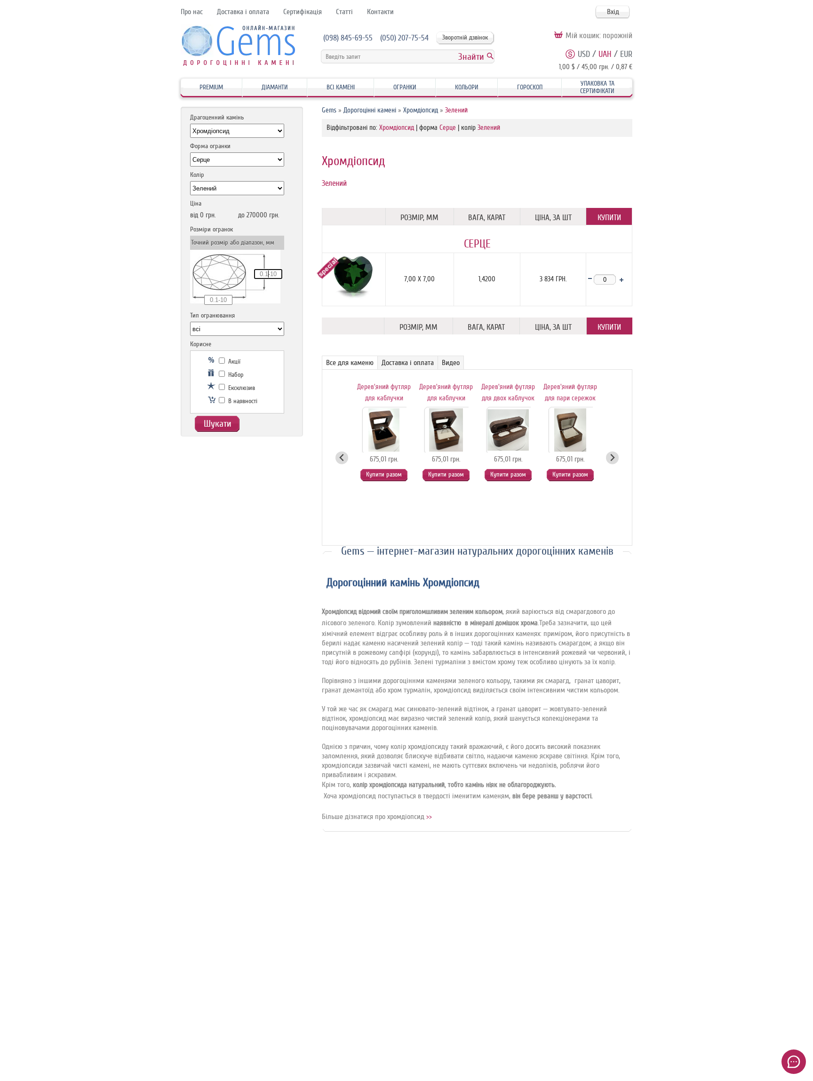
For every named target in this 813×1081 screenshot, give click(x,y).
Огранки (404, 87)
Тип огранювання (212, 315)
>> (429, 817)
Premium (211, 87)
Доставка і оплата (243, 12)
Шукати (217, 423)
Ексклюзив (240, 387)
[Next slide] (612, 458)
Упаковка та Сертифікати (597, 87)
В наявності (241, 401)
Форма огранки (210, 146)
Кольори (466, 87)
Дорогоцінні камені (369, 110)
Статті (344, 12)
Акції (233, 361)
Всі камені (341, 87)
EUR (626, 54)
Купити (609, 217)
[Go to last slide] (341, 458)
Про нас (192, 12)
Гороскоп (529, 87)
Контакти (380, 12)
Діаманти (275, 87)
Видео (451, 362)
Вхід (613, 12)
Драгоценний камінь (217, 117)
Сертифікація (302, 12)
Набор (235, 374)
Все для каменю (350, 362)
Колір (197, 174)
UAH (605, 54)
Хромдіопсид (420, 110)
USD (584, 54)
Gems (329, 110)
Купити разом (384, 474)
